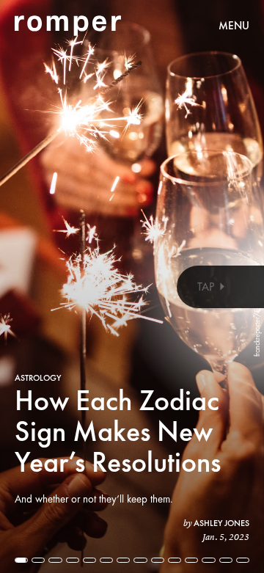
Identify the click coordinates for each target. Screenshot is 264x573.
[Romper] (68, 26)
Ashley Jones (221, 523)
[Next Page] (175, 286)
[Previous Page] (43, 286)
